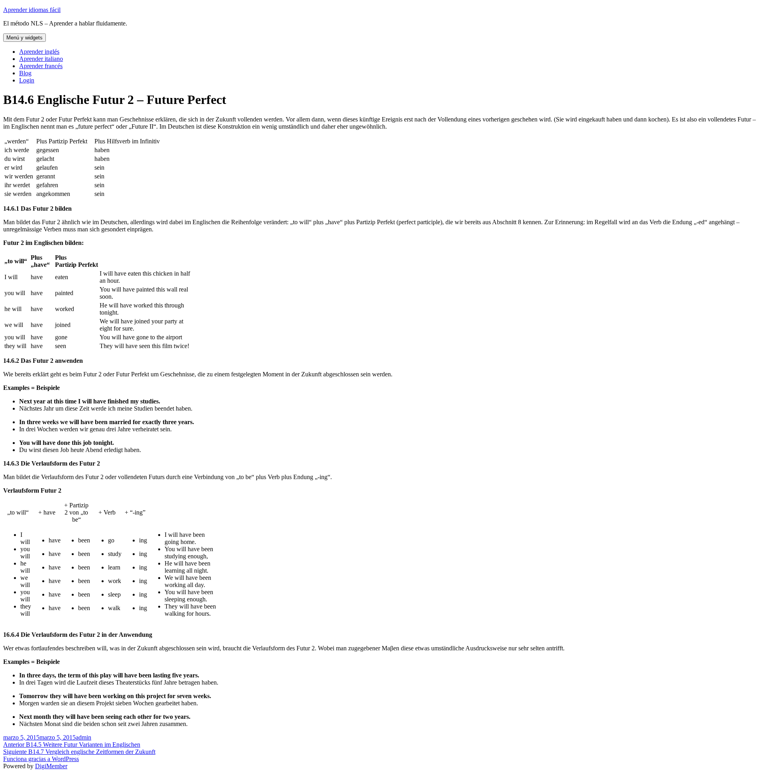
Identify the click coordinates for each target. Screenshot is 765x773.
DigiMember (51, 766)
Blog (25, 73)
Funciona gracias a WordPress (41, 758)
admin (83, 737)
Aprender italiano (41, 58)
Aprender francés (41, 66)
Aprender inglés (39, 51)
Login (26, 80)
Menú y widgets (24, 38)
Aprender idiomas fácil (32, 9)
